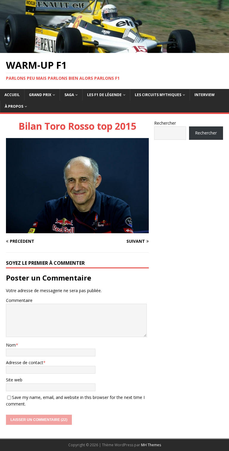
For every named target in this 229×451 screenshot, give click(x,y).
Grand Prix (40, 94)
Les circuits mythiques (158, 94)
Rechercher (165, 123)
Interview (204, 94)
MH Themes (151, 444)
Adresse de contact (24, 362)
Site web (14, 380)
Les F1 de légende (104, 94)
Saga (69, 94)
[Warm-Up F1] (114, 49)
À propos (14, 106)
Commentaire (19, 300)
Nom (11, 345)
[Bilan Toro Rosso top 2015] (77, 229)
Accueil (12, 94)
